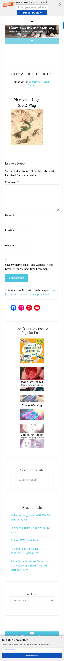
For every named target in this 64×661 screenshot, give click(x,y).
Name (9, 215)
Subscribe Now (32, 12)
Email (9, 230)
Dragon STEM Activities (24, 540)
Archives (32, 594)
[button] (32, 8)
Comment (12, 182)
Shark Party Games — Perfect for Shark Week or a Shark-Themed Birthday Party (30, 565)
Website (10, 245)
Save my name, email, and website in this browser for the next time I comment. (29, 267)
